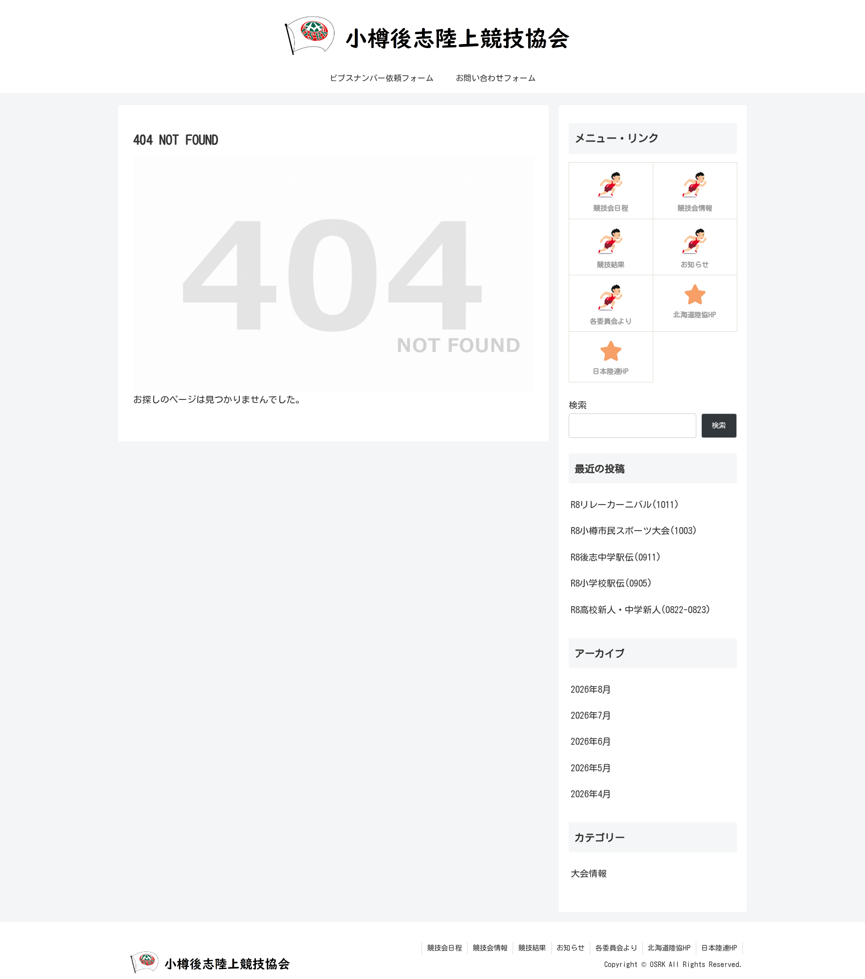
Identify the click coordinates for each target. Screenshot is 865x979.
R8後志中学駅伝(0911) (616, 557)
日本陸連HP (719, 947)
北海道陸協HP (669, 947)
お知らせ (571, 947)
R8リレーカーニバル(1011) (625, 504)
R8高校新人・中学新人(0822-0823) (641, 609)
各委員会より (616, 947)
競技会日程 (444, 947)
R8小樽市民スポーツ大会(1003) (634, 530)
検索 (578, 404)
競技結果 (532, 947)
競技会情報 (490, 947)
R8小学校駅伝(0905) (611, 583)
